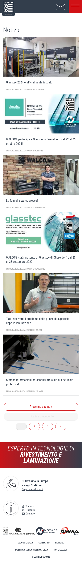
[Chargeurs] (22, 531)
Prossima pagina (41, 406)
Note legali (60, 549)
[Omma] (69, 531)
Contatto (30, 513)
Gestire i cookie (41, 556)
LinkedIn (30, 509)
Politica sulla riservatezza (31, 549)
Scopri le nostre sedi (32, 489)
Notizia (59, 542)
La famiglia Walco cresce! (22, 200)
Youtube (29, 506)
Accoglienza (25, 542)
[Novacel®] (47, 531)
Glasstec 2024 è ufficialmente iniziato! (29, 82)
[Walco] (5, 531)
